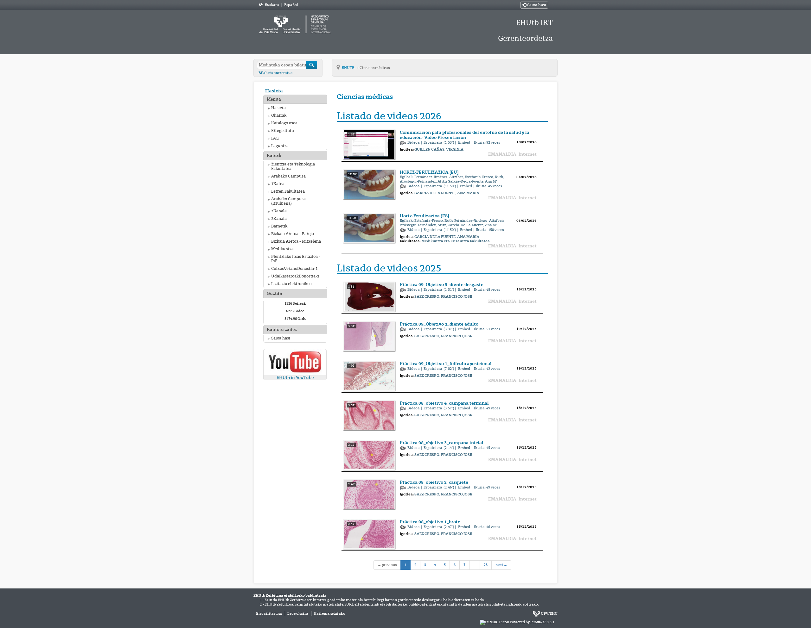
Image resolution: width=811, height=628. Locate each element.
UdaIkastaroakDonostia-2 (295, 276)
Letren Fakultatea (288, 191)
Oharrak (278, 115)
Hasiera (274, 90)
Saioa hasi (536, 5)
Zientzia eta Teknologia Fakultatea (293, 166)
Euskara (272, 5)
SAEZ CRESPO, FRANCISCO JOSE (443, 296)
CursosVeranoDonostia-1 (294, 268)
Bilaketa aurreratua (276, 73)
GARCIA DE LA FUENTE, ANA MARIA (446, 193)
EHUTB (348, 67)
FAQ (274, 138)
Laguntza (280, 146)
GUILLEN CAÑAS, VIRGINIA (438, 149)
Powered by (532, 622)
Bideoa (413, 142)
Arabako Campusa (288, 176)
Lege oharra (297, 613)
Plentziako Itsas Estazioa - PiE (295, 258)
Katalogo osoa (284, 123)
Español (291, 5)
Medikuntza (282, 249)
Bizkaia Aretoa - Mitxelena (296, 241)
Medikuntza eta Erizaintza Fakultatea (455, 241)
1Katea (277, 184)
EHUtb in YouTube (295, 377)
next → (501, 565)
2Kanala (279, 218)
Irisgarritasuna (269, 613)
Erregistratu (282, 130)
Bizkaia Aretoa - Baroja (292, 234)
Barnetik (279, 226)
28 (486, 565)
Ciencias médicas (375, 67)
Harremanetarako (329, 613)
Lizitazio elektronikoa (291, 284)
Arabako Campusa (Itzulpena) (288, 201)
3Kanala (279, 211)
